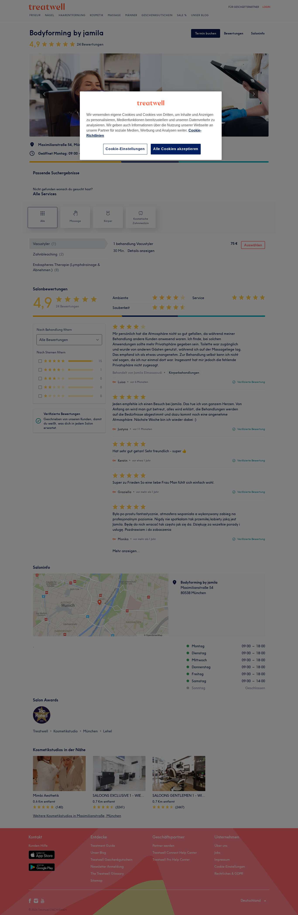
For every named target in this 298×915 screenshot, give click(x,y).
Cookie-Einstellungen (125, 149)
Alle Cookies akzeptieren (175, 149)
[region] (151, 125)
